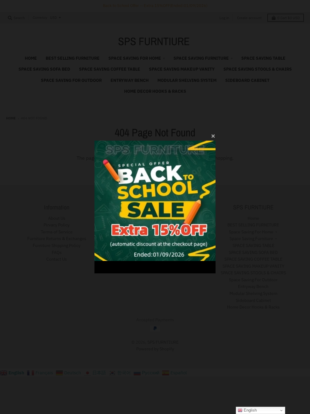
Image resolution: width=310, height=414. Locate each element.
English (249, 410)
